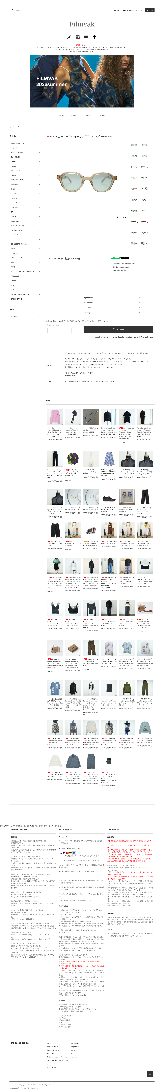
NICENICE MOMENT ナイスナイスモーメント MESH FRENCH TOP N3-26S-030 (55, 622)
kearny (19, 127)
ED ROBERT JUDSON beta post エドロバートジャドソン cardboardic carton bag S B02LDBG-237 (55, 663)
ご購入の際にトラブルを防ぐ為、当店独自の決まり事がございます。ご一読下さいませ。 (77, 321)
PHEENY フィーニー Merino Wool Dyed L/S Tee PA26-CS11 (109, 661)
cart (72, 1053)
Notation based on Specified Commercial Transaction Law (132, 337)
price (97, 337)
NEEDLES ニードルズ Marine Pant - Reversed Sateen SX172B (145, 511)
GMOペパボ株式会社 (38, 1085)
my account (75, 1043)
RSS (48, 1067)
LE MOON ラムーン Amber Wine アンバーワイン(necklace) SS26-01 (126, 472)
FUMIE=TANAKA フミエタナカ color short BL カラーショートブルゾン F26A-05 (127, 702)
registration (129, 10)
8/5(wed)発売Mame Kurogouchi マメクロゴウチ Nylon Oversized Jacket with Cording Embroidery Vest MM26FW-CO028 (91, 704)
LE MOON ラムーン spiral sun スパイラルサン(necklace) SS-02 (91, 430)
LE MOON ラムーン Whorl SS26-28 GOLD (73, 509)
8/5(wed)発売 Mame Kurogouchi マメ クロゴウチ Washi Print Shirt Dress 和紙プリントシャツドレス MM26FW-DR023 (91, 581)
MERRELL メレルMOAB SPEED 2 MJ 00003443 (108, 510)
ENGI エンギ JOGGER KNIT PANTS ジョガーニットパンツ (127, 543)
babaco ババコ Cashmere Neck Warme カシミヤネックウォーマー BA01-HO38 (108, 702)
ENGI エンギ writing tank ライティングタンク (109, 542)
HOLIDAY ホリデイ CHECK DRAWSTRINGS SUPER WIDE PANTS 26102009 (108, 473)
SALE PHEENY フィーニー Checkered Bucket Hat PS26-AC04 (90, 543)
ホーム (12, 127)
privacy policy (52, 1064)
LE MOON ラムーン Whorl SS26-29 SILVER (91, 509)
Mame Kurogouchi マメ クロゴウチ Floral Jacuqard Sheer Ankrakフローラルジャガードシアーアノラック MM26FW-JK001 (55, 582)
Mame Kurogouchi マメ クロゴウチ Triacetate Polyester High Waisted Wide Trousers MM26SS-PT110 (55, 474)
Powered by (12, 1088)
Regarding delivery (53, 1050)
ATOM (54, 1067)
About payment (52, 1047)
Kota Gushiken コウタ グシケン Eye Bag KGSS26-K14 (91, 472)
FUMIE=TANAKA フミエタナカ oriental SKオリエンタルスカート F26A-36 (54, 742)
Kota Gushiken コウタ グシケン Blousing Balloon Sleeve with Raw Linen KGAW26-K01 (91, 742)
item (151, 10)
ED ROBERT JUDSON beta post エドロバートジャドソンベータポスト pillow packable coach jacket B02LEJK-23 (73, 776)
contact (102, 116)
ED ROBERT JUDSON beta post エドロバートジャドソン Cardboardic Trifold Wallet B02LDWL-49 (72, 663)
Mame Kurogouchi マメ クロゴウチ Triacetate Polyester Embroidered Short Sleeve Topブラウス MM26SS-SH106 (126, 433)
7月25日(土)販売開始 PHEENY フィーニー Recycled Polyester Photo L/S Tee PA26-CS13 (145, 662)
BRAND (73, 116)
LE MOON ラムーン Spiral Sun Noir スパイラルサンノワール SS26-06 (144, 472)
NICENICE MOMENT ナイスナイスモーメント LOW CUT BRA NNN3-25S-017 (145, 580)
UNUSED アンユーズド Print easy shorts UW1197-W (126, 510)
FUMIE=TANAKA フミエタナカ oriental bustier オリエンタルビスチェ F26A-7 (126, 742)
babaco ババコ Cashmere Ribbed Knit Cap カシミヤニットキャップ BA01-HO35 (72, 431)
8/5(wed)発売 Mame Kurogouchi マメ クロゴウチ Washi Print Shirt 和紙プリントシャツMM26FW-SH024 (73, 703)
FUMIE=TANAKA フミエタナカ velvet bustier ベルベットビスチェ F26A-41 (126, 622)
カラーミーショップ (14, 1085)
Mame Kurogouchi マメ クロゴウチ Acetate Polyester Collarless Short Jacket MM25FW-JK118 (109, 431)
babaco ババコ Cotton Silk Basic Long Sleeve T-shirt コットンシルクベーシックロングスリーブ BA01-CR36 (55, 432)
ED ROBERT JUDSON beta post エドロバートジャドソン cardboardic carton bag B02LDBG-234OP (144, 623)
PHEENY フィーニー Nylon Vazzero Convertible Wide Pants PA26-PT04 (90, 662)
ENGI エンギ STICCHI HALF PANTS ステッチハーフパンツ (145, 543)
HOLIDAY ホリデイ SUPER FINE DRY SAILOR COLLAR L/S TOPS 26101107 (126, 580)
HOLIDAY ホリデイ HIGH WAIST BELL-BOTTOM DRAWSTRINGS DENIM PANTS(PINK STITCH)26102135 (108, 582)
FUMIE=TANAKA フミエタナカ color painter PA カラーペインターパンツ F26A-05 (145, 702)
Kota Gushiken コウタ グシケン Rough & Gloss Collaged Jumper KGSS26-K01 (73, 473)
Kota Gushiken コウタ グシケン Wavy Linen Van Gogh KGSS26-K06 (145, 740)
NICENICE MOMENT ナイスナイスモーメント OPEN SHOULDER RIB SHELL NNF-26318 (91, 623)
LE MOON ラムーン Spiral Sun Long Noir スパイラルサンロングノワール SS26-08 (55, 511)
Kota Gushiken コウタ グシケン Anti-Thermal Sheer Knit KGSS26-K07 (55, 774)
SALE (88, 116)
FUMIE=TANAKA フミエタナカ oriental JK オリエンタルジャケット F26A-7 (108, 742)
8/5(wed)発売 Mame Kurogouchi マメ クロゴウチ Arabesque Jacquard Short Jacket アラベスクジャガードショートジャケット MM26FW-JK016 (73, 582)
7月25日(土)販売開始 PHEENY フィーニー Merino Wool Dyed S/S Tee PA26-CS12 (126, 662)
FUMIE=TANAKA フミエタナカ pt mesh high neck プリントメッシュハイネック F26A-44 (73, 742)
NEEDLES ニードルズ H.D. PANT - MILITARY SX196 (55, 543)
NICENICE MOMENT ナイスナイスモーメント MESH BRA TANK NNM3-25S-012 (73, 622)
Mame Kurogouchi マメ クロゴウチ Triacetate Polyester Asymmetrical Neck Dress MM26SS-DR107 (144, 432)
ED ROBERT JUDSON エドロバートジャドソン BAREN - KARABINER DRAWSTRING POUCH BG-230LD (109, 777)
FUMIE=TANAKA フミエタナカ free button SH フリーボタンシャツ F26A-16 (109, 622)
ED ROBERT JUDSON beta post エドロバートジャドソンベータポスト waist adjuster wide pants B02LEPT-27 (90, 776)
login (118, 10)
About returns (105, 337)
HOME (61, 116)
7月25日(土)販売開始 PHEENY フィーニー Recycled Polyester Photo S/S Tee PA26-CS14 (55, 702)
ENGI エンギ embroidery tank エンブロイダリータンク (73, 543)
